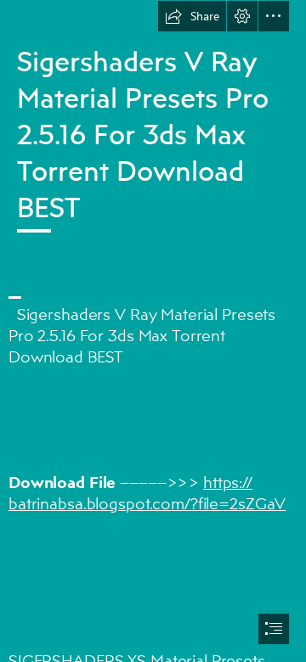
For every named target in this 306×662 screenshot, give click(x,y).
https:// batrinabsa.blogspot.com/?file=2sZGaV (147, 492)
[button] (192, 16)
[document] (153, 331)
